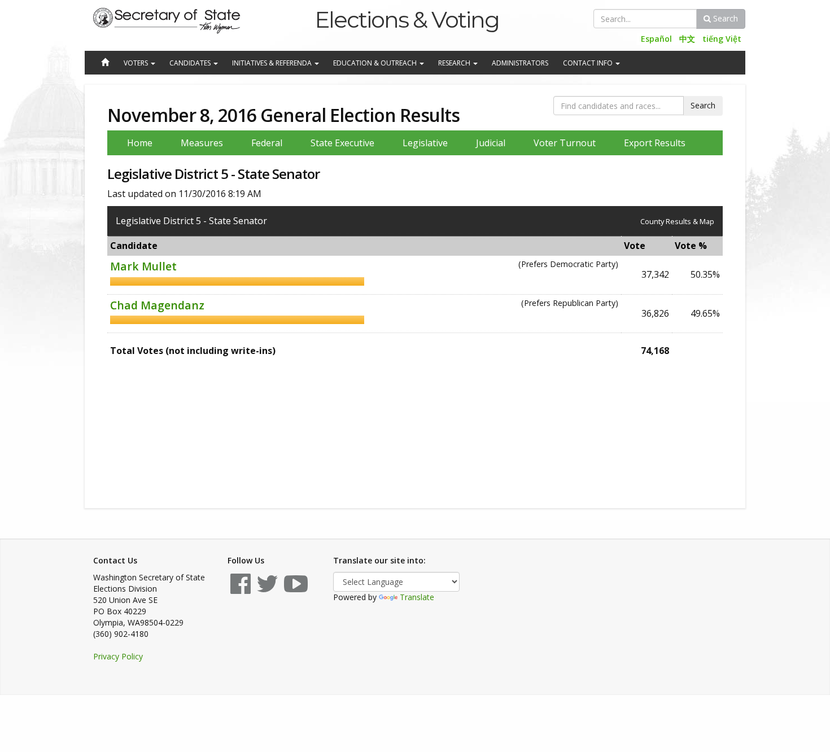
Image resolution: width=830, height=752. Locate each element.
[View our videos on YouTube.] (296, 589)
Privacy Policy (118, 656)
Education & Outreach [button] (375, 63)
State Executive (342, 143)
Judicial (490, 143)
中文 (687, 38)
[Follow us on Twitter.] (267, 589)
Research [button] (455, 63)
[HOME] (104, 63)
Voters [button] (137, 63)
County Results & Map (677, 221)
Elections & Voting (406, 19)
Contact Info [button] (588, 63)
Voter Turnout (565, 143)
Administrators (520, 63)
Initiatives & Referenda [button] (272, 63)
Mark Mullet (143, 266)
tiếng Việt (721, 38)
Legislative (425, 143)
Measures (202, 143)
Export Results (654, 143)
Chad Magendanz (157, 305)
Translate (417, 597)
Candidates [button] (190, 63)
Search (724, 18)
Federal (266, 143)
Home (139, 143)
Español (656, 38)
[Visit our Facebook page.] (240, 589)
